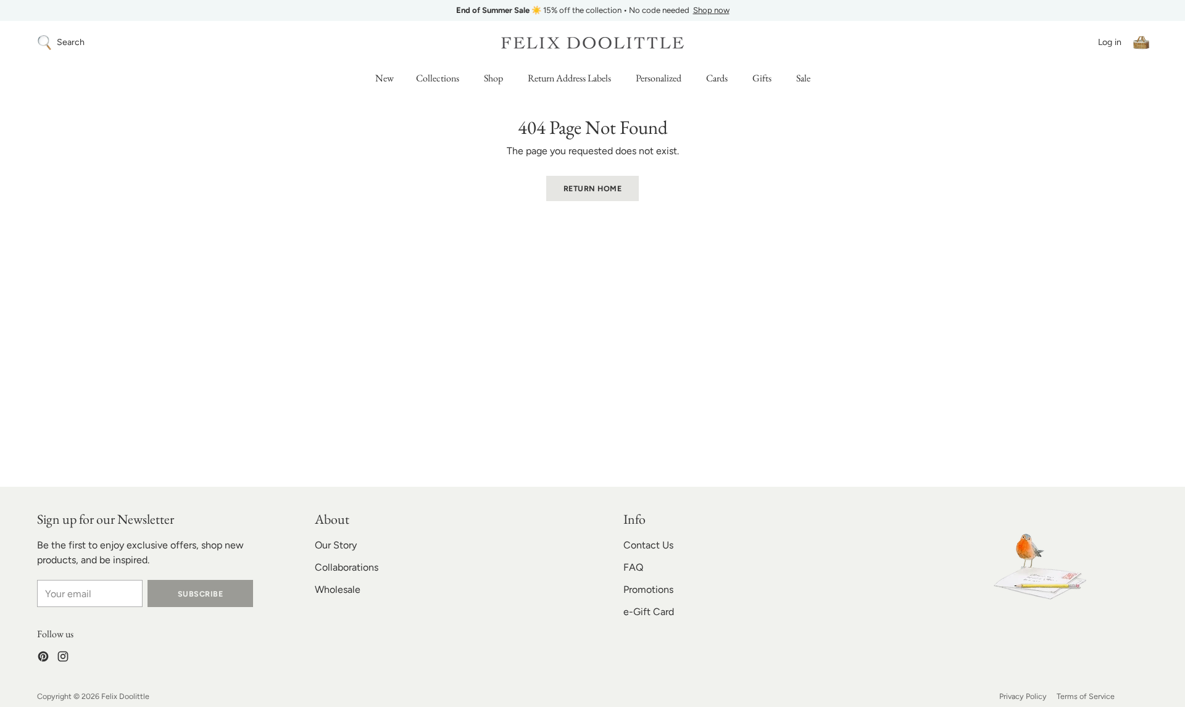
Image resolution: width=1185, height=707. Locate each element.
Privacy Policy (1023, 696)
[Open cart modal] (1141, 42)
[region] (592, 10)
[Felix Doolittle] (592, 43)
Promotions (648, 589)
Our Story (336, 545)
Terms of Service (1086, 696)
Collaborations (346, 567)
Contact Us (648, 545)
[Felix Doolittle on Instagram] (63, 658)
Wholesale (337, 589)
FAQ (633, 567)
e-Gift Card (648, 612)
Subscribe (200, 593)
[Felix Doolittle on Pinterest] (43, 658)
